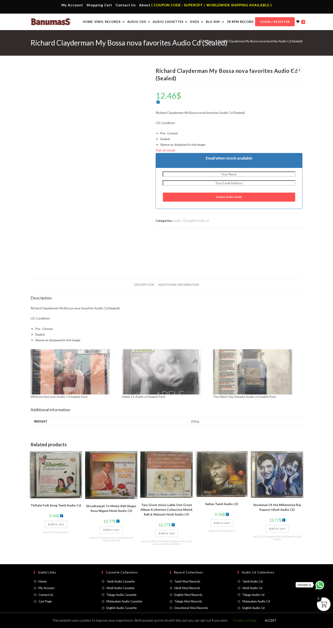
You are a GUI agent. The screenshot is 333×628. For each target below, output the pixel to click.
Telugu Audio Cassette (121, 595)
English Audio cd (198, 220)
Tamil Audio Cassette (120, 581)
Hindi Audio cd (125, 537)
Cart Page (45, 601)
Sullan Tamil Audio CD (221, 504)
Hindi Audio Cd (252, 588)
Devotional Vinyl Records (191, 608)
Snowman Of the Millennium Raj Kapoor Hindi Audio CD (277, 507)
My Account (72, 5)
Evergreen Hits (108, 537)
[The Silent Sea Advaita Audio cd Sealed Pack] (256, 371)
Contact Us (126, 5)
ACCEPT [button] (271, 620)
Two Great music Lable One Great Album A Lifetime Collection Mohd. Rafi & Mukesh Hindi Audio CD (166, 509)
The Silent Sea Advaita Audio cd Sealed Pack (244, 397)
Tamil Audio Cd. (252, 581)
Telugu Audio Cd (253, 595)
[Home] (200, 41)
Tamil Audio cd (62, 532)
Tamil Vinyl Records (187, 581)
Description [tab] (144, 285)
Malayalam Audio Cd (256, 601)
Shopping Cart (99, 5)
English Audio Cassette (121, 608)
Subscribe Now (229, 197)
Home (42, 581)
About (144, 5)
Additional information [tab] (178, 285)
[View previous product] (292, 70)
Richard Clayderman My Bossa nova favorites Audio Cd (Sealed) (260, 41)
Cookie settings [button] (245, 620)
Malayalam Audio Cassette (124, 601)
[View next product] (299, 70)
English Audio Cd (253, 608)
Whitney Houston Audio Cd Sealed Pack (59, 397)
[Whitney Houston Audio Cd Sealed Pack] (74, 371)
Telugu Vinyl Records (188, 601)
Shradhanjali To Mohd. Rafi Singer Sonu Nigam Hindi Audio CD (111, 508)
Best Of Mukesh (160, 541)
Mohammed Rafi (111, 540)
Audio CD (179, 220)
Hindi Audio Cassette (120, 588)
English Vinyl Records (188, 595)
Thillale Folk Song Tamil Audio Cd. (56, 505)
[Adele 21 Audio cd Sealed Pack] (165, 371)
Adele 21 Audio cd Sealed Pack (143, 397)
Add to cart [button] (56, 524)
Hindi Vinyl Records (187, 588)
